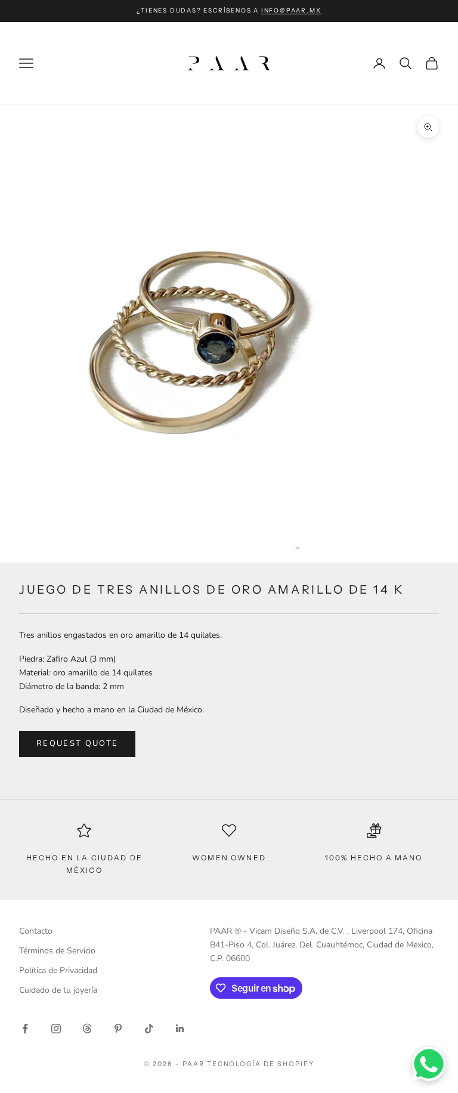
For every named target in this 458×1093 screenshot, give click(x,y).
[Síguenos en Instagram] (56, 1029)
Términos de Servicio (57, 950)
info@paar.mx (291, 10)
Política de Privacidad (58, 970)
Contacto (35, 931)
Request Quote (77, 743)
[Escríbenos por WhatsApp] (428, 1063)
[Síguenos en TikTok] (149, 1029)
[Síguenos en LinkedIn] (180, 1029)
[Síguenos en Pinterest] (118, 1029)
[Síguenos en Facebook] (25, 1029)
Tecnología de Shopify (261, 1064)
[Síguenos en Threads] (87, 1029)
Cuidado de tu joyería (58, 990)
